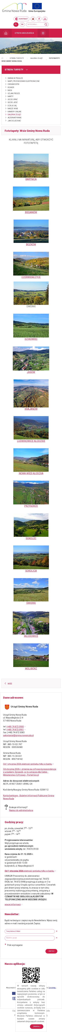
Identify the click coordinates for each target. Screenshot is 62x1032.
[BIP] (33, 19)
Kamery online (14, 112)
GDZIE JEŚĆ (13, 102)
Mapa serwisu (45, 19)
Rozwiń (43, 33)
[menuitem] (6, 33)
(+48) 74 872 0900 (15, 726)
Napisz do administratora (21, 810)
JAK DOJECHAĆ (14, 121)
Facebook (39, 19)
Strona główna (2, 58)
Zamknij (36, 1026)
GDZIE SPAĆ (13, 99)
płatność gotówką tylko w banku (29, 871)
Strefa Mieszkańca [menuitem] (24, 33)
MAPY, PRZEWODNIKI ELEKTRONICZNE (24, 81)
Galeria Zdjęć (36, 58)
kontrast (23, 19)
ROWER (11, 87)
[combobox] (30, 938)
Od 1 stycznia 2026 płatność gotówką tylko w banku (27, 764)
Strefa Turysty (17, 58)
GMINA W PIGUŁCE (15, 78)
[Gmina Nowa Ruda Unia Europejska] (31, 7)
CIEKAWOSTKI (13, 84)
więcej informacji (13, 904)
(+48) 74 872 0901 (15, 729)
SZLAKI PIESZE (14, 93)
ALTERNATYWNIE (15, 118)
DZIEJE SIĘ (12, 106)
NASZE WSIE (13, 109)
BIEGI (10, 90)
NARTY (10, 96)
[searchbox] (30, 938)
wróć (10, 683)
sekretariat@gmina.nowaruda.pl (18, 735)
